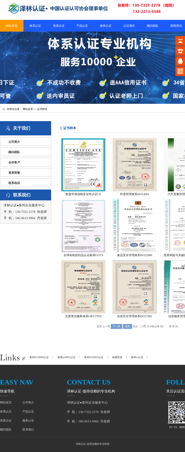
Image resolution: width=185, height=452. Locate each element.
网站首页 (12, 25)
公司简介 (14, 141)
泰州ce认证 (137, 357)
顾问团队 (152, 25)
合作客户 (14, 162)
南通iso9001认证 (66, 357)
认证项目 (129, 25)
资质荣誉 (14, 172)
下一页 (116, 326)
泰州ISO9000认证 (39, 357)
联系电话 (14, 182)
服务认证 (105, 25)
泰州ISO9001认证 (94, 357)
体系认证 (35, 25)
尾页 (127, 326)
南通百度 (117, 357)
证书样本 (42, 109)
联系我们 (28, 429)
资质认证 (58, 25)
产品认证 (82, 25)
